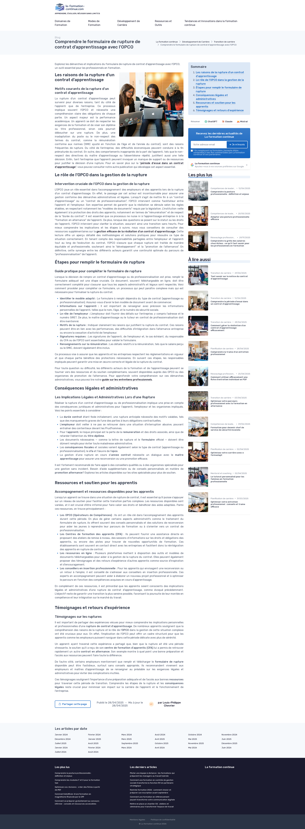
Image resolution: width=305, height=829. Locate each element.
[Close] (210, 405)
